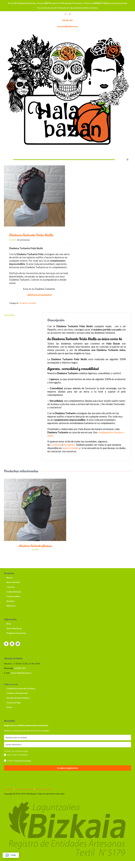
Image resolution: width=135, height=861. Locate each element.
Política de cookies (43, 789)
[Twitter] (12, 644)
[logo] (67, 30)
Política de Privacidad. (23, 761)
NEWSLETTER (100, 3)
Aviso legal (9, 789)
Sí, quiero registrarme (67, 768)
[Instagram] (18, 644)
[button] (11, 855)
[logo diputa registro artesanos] (67, 799)
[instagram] (70, 14)
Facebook (55, 444)
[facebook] (65, 14)
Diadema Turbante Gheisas (35, 546)
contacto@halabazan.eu (67, 26)
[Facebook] (6, 644)
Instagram (69, 444)
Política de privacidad (24, 789)
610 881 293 (67, 20)
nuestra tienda (70, 448)
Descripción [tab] (9, 315)
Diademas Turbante (27, 303)
